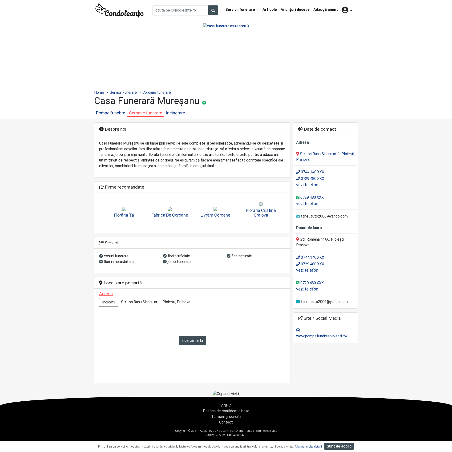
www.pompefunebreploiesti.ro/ (321, 336)
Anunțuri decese (295, 9)
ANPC (226, 405)
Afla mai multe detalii (308, 446)
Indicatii (108, 302)
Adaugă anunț (325, 9)
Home (99, 92)
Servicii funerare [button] (240, 9)
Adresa (106, 293)
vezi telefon (307, 184)
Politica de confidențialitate (226, 411)
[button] (347, 10)
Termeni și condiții (226, 416)
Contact (226, 422)
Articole (269, 9)
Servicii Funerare (123, 92)
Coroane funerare (156, 92)
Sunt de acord (339, 446)
